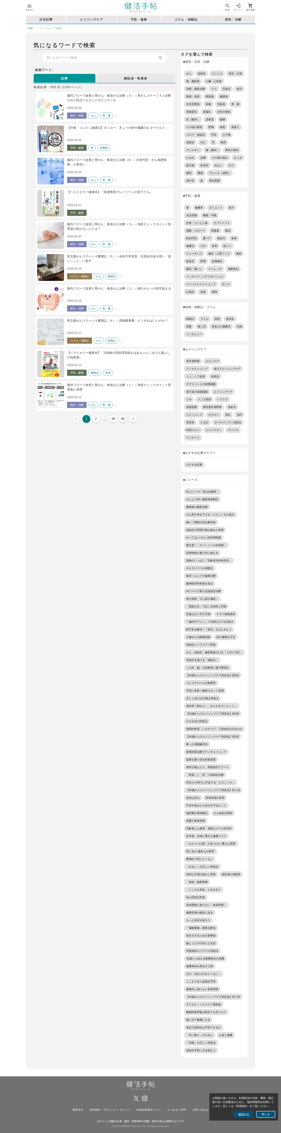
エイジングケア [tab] (91, 19)
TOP (30, 28)
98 (113, 418)
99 (122, 418)
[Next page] (133, 419)
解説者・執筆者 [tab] (135, 78)
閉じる (266, 1114)
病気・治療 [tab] (233, 19)
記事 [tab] (64, 78)
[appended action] (160, 57)
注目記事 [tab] (46, 19)
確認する (243, 1114)
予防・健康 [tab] (139, 19)
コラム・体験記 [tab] (186, 19)
